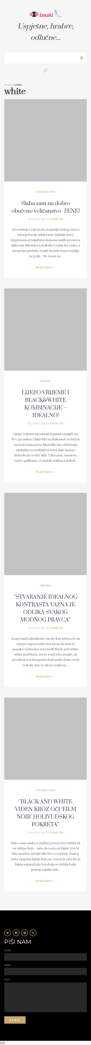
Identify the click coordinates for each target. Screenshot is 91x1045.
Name (7, 950)
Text (7, 979)
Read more (45, 267)
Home (8, 84)
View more (45, 140)
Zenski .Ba (56, 218)
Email (7, 965)
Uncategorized (45, 191)
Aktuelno (45, 381)
